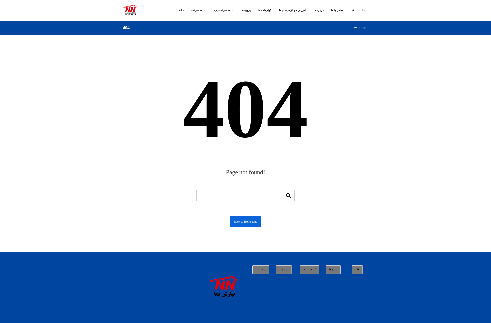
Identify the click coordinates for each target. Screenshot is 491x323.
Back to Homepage (245, 221)
